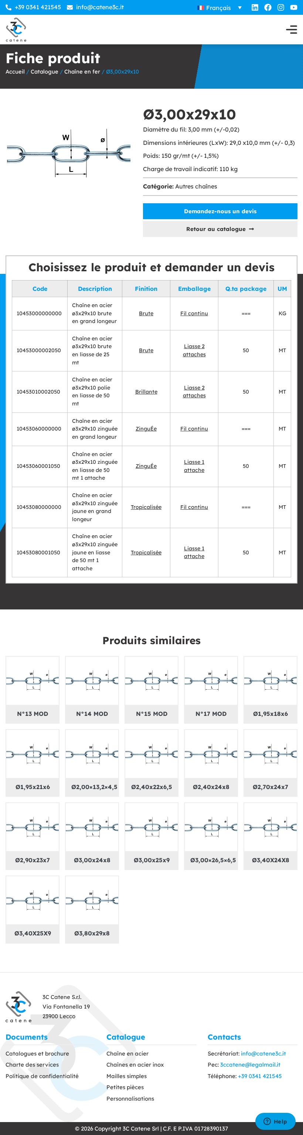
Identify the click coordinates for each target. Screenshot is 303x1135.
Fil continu (194, 313)
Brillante (146, 391)
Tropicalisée (146, 507)
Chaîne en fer (82, 71)
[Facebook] (268, 7)
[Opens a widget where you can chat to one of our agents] (275, 1122)
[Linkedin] (255, 7)
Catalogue (44, 71)
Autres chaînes (196, 186)
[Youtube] (293, 7)
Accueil (15, 71)
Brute (146, 313)
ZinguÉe (146, 428)
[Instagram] (281, 7)
